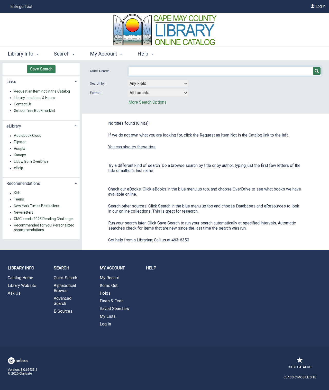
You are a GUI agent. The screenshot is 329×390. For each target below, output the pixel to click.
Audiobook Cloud (27, 136)
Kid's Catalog (300, 367)
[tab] (41, 81)
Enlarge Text (21, 6)
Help (151, 268)
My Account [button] (104, 54)
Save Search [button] (41, 69)
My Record (109, 277)
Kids (17, 193)
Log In (320, 6)
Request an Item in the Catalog (42, 91)
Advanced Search (62, 301)
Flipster (20, 142)
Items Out (108, 285)
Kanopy (20, 155)
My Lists (108, 316)
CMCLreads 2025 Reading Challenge (43, 219)
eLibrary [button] (13, 126)
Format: (96, 93)
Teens (19, 199)
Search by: (98, 83)
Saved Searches (114, 308)
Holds (105, 293)
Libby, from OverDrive (31, 161)
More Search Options (148, 102)
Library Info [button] (21, 54)
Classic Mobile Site (300, 377)
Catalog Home (20, 277)
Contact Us (23, 104)
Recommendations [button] (23, 183)
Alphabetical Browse (65, 288)
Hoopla (19, 149)
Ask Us (14, 293)
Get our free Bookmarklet (34, 110)
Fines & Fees (112, 300)
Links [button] (11, 81)
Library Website (22, 285)
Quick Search (65, 277)
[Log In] (312, 6)
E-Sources (63, 311)
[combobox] (158, 83)
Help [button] (144, 54)
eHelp (18, 168)
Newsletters (23, 212)
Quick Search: (100, 71)
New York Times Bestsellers (36, 206)
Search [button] (62, 54)
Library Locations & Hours (34, 98)
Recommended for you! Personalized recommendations (44, 227)
